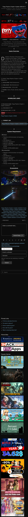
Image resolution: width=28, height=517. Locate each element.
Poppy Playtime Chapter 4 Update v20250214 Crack (13, 208)
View (12, 361)
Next (23, 220)
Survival (18, 9)
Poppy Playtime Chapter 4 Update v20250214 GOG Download (13, 211)
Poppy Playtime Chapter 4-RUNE (9, 116)
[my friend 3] (12, 344)
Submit (7, 262)
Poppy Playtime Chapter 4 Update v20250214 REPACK (15, 213)
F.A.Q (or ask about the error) (10, 321)
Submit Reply (16, 235)
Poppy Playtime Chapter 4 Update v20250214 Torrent (13, 214)
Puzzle (14, 9)
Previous (6, 220)
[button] (26, 2)
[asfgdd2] (12, 487)
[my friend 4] (12, 349)
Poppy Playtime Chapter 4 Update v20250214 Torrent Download (15, 216)
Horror (9, 9)
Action (18, 8)
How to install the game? (9, 325)
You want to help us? (8, 323)
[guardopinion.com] (12, 339)
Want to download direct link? (10, 330)
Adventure (23, 8)
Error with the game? (8, 327)
